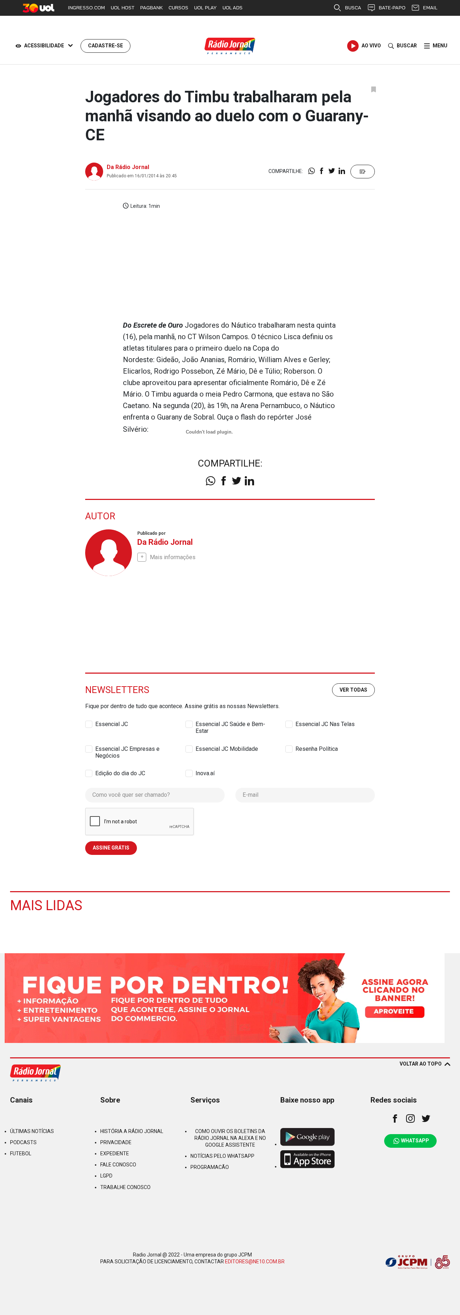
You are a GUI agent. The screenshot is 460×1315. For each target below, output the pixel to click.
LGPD (106, 1176)
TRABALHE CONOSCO (125, 1187)
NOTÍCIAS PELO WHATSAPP (222, 1156)
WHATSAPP (415, 1140)
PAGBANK (151, 7)
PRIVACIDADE (116, 1142)
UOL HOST (122, 7)
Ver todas (353, 690)
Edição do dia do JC (120, 773)
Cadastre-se (105, 45)
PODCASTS (23, 1142)
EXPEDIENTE (114, 1153)
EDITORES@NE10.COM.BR (255, 1261)
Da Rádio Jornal (128, 167)
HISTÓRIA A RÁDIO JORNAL (131, 1131)
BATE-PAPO (392, 7)
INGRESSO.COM (86, 7)
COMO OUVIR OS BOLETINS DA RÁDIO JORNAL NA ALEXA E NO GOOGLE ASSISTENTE (230, 1138)
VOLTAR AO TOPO (421, 1064)
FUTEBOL (20, 1153)
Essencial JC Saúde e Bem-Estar (230, 724)
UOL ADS (232, 7)
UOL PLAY (205, 7)
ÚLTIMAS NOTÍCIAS (32, 1131)
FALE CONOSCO (118, 1164)
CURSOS (178, 7)
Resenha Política (316, 748)
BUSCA (353, 7)
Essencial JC (111, 724)
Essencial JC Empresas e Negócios (127, 749)
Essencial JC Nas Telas (325, 724)
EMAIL (430, 7)
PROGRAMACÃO (209, 1167)
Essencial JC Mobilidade (227, 748)
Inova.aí (205, 773)
